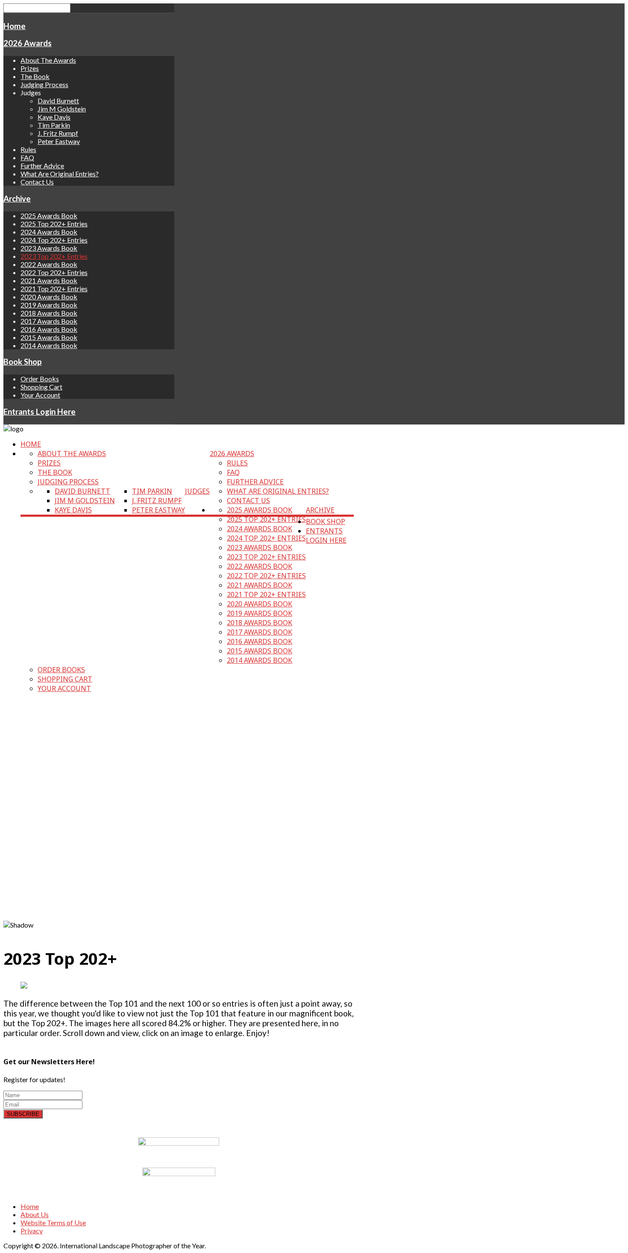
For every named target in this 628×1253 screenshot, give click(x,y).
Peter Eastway (59, 141)
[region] (178, 814)
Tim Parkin (54, 125)
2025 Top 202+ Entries (54, 224)
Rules (28, 149)
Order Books (40, 379)
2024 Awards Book (49, 232)
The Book (35, 76)
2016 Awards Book (49, 329)
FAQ (27, 157)
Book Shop (22, 361)
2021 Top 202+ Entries (54, 288)
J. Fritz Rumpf (58, 133)
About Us (35, 1214)
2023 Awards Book (49, 248)
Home (14, 26)
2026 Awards (27, 43)
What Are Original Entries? (60, 174)
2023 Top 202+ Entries (54, 256)
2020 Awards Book (49, 297)
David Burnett (58, 101)
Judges (197, 491)
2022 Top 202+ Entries (54, 272)
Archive (17, 198)
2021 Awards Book (49, 280)
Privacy (32, 1231)
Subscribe (23, 1114)
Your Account (40, 395)
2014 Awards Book (49, 345)
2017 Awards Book (49, 321)
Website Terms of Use (53, 1222)
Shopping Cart (41, 387)
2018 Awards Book (49, 313)
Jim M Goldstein (62, 109)
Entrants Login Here (39, 411)
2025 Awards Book (49, 215)
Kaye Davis (54, 117)
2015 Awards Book (49, 337)
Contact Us (37, 182)
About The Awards (48, 60)
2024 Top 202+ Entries (54, 240)
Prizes (30, 68)
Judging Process (44, 84)
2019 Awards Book (49, 305)
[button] (178, 900)
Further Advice (42, 165)
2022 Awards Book (49, 264)
